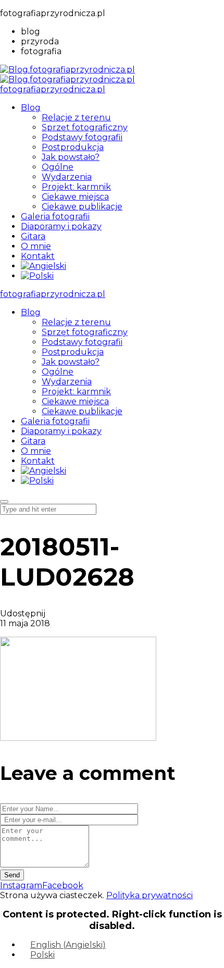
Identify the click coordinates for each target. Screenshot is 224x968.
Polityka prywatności (149, 895)
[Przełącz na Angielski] (43, 266)
